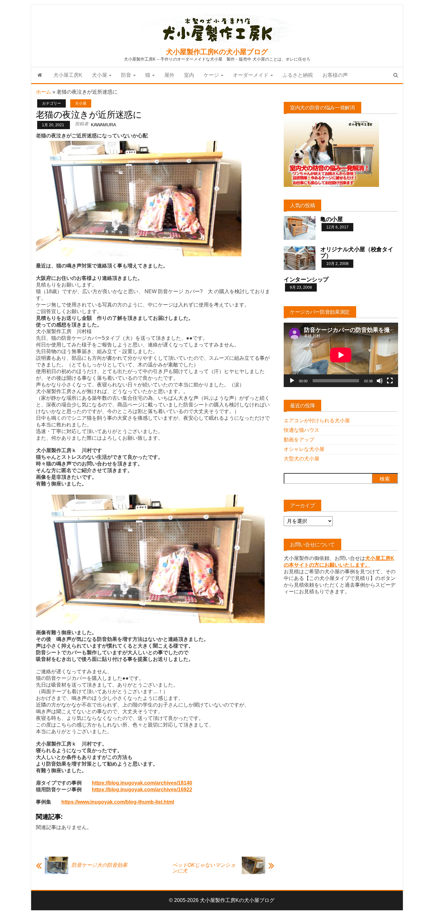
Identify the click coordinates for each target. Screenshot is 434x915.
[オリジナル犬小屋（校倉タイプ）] (299, 257)
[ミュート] (379, 381)
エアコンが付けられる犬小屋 (317, 420)
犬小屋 (100, 75)
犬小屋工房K (67, 75)
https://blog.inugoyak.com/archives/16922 (142, 789)
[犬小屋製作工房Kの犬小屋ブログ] (40, 75)
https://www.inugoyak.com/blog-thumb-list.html (117, 802)
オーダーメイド (251, 75)
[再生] (292, 381)
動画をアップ (299, 439)
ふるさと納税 (297, 75)
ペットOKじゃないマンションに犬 (203, 867)
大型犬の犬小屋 (301, 458)
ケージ (212, 75)
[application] (341, 355)
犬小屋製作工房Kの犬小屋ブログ (217, 52)
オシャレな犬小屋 (304, 449)
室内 (189, 75)
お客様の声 (335, 75)
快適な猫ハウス (301, 430)
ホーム (43, 92)
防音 (126, 75)
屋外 (169, 75)
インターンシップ (306, 279)
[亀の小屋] (299, 227)
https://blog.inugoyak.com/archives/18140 (142, 783)
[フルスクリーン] (390, 381)
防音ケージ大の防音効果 (99, 865)
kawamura (103, 124)
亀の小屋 (331, 219)
